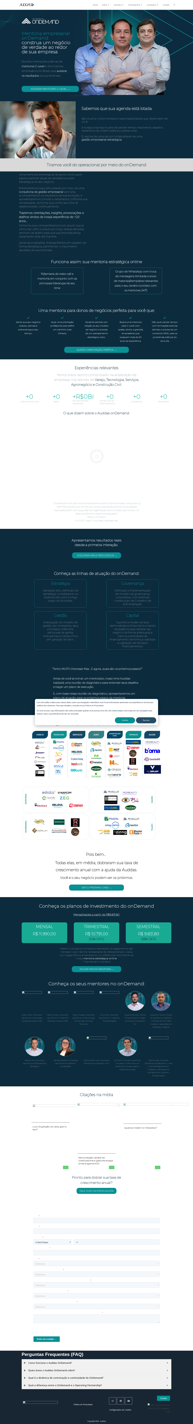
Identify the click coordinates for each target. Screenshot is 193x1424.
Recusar (146, 720)
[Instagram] (112, 1400)
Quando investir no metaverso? (140, 1128)
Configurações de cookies (120, 1410)
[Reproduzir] (96, 456)
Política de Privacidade (83, 1404)
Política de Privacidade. (94, 705)
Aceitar (125, 720)
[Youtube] (128, 1400)
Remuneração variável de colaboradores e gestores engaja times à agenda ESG (95, 1160)
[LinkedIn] (120, 1400)
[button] (20, 456)
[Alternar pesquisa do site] (174, 5)
